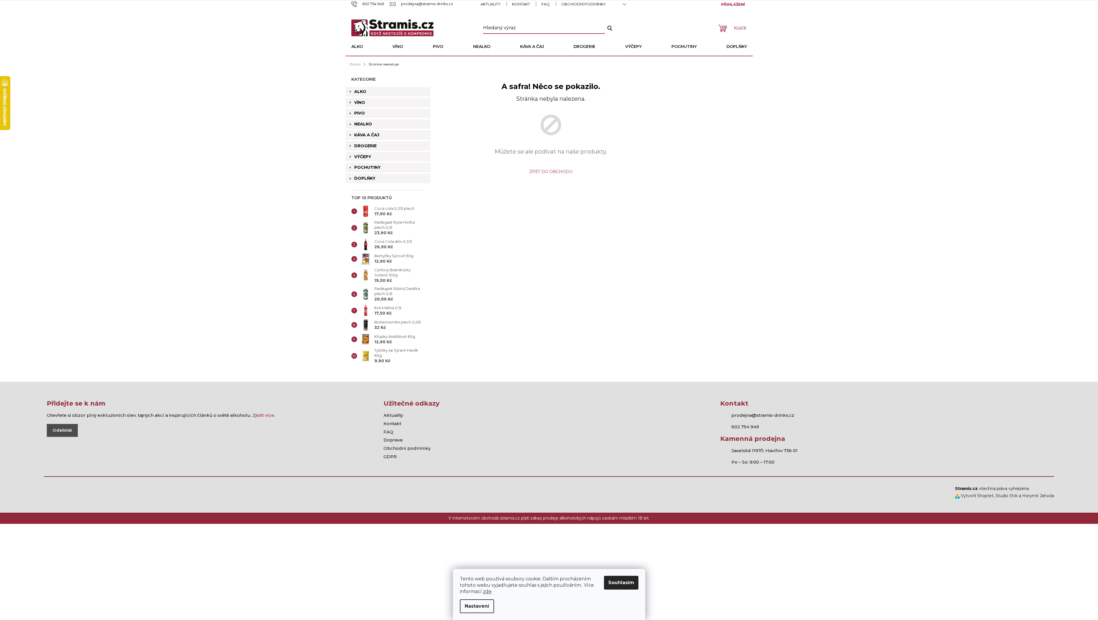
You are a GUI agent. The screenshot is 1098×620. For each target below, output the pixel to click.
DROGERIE (365, 145)
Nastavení (477, 606)
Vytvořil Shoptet (977, 495)
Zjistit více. (263, 415)
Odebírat (62, 430)
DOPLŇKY (364, 178)
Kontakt (521, 4)
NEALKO (363, 124)
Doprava (393, 440)
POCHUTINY (367, 167)
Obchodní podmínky (583, 4)
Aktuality (491, 4)
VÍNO (359, 102)
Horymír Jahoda (1038, 495)
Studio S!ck (1007, 495)
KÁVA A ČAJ (366, 134)
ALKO (360, 91)
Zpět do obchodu (550, 171)
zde (487, 591)
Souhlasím (621, 582)
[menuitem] (357, 46)
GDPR (390, 456)
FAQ (545, 4)
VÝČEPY (362, 156)
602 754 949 (745, 426)
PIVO (359, 113)
